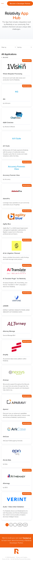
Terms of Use (5, 559)
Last (25, 525)
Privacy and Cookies (21, 557)
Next (20, 525)
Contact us (27, 538)
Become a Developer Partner (20, 3)
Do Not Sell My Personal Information (20, 559)
